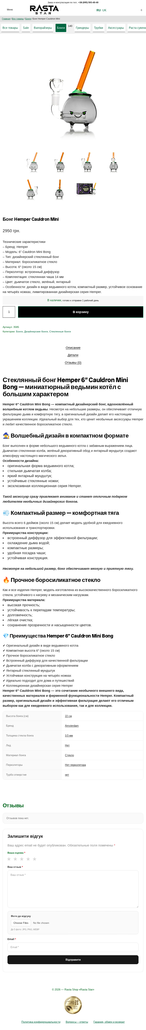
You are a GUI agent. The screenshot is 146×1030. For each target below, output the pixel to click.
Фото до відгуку (21, 916)
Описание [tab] (73, 348)
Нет (67, 745)
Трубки (98, 27)
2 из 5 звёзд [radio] (15, 859)
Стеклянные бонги (60, 331)
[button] (120, 44)
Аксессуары (116, 27)
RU (99, 10)
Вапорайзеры (43, 27)
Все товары (18, 19)
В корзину (81, 312)
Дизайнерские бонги (36, 331)
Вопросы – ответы (77, 1021)
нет (67, 774)
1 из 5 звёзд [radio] (9, 859)
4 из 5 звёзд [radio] (28, 859)
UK (104, 10)
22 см (68, 715)
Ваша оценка (16, 852)
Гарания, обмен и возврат (109, 1021)
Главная (6, 19)
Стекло (69, 755)
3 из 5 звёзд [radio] (21, 859)
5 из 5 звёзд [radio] (34, 859)
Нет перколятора (75, 764)
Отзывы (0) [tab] (73, 362)
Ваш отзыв (15, 866)
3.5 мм (69, 735)
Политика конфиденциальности (40, 1021)
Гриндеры (82, 27)
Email (11, 939)
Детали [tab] (73, 355)
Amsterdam (72, 725)
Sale (26, 27)
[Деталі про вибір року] (73, 1005)
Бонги (28, 19)
